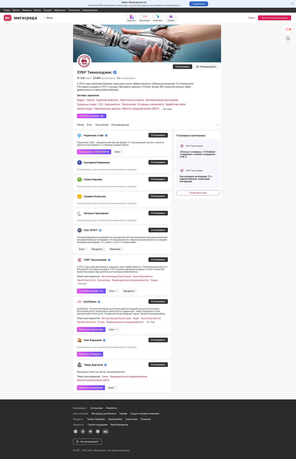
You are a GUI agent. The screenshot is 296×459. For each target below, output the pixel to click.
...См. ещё (166, 108)
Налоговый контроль (132, 100)
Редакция (146, 419)
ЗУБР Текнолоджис (95, 259)
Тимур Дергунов (93, 364)
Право (7, 10)
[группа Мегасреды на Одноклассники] (82, 433)
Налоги (16, 10)
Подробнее (198, 4)
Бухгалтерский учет (143, 276)
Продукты (98, 249)
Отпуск (101, 322)
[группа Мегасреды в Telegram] (90, 433)
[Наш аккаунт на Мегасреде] (106, 433)
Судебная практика (107, 100)
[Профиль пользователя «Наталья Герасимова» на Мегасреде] (79, 213)
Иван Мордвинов (119, 424)
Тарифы (123, 413)
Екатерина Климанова (97, 162)
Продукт (48, 10)
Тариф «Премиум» (96, 419)
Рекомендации (120, 124)
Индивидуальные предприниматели (130, 280)
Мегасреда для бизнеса (104, 413)
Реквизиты (111, 408)
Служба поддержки (98, 424)
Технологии (74, 10)
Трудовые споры (87, 104)
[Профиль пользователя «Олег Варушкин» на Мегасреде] (79, 340)
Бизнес (37, 10)
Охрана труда (84, 108)
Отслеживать (182, 66)
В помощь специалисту (150, 104)
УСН (100, 104)
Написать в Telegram (90, 354)
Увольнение (129, 104)
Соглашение (96, 408)
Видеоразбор (115, 419)
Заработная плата (175, 104)
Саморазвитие (89, 10)
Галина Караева (93, 179)
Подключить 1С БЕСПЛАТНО (94, 152)
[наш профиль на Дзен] (97, 433)
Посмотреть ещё (198, 193)
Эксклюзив (102, 124)
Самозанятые (112, 104)
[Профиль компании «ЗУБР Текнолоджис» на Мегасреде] (79, 260)
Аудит (136, 318)
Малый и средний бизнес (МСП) (140, 108)
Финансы (26, 10)
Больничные (103, 280)
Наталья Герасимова (96, 213)
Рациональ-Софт (94, 135)
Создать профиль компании (144, 413)
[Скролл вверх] (69, 115)
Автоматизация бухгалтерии (162, 100)
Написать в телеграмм (91, 387)
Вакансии (116, 249)
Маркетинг (60, 10)
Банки (105, 376)
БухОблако (90, 301)
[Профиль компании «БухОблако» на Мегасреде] (79, 301)
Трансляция (131, 419)
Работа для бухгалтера (91, 329)
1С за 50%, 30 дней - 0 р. (91, 116)
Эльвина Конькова (95, 196)
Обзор (80, 124)
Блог (89, 124)
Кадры (81, 100)
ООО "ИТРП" (91, 230)
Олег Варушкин (93, 340)
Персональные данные (107, 108)
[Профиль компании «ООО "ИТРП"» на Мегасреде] (79, 230)
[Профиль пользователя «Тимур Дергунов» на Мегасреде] (79, 365)
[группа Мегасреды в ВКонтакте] (75, 433)
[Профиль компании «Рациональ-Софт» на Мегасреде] (79, 135)
